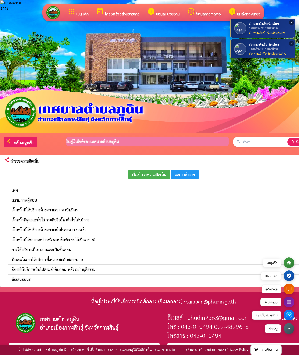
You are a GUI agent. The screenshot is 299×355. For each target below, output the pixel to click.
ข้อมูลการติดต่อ (204, 12)
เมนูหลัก (78, 12)
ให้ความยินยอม (266, 350)
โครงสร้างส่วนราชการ (118, 12)
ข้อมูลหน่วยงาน (163, 12)
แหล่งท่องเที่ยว (244, 12)
